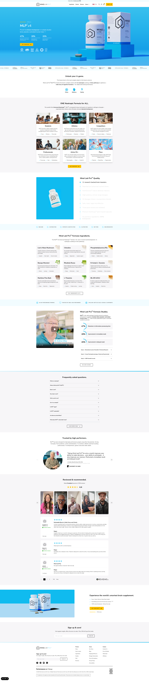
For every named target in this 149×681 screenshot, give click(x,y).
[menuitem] (71, 4)
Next (57, 579)
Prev (41, 579)
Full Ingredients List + (74, 293)
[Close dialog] (7, 678)
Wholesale (105, 653)
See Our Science (86, 364)
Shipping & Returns (93, 653)
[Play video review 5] (102, 502)
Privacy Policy (92, 660)
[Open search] (99, 4)
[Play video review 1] (47, 502)
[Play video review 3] (74, 502)
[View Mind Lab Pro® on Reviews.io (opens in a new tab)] (102, 579)
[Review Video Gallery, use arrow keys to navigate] (74, 502)
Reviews (82, 4)
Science (77, 4)
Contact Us (105, 649)
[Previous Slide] (37, 460)
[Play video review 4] (88, 502)
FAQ (76, 658)
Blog (90, 651)
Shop (76, 649)
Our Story (91, 649)
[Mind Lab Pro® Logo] (43, 4)
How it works (78, 651)
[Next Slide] (111, 460)
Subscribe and (74, 0)
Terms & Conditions (93, 658)
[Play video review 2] (61, 502)
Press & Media (106, 651)
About (86, 4)
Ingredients (71, 4)
